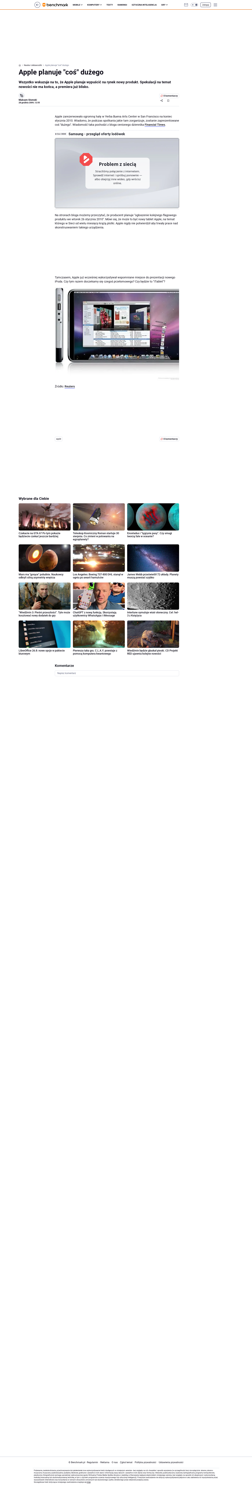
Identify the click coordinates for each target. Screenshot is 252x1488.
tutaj (88, 1482)
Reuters (70, 386)
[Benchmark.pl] (58, 4)
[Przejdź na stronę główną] (37, 7)
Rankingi (122, 5)
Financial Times (155, 124)
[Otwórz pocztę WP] (186, 4)
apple (58, 439)
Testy (109, 5)
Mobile (76, 5)
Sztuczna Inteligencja (144, 5)
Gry (163, 5)
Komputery (93, 5)
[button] (194, 5)
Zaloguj (205, 5)
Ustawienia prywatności (170, 1462)
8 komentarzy (170, 95)
